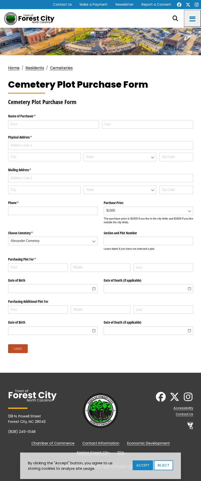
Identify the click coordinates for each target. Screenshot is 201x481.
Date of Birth (16, 280)
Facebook (179, 4)
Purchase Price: (114, 202)
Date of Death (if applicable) (122, 280)
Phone (19, 202)
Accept (143, 465)
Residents (34, 68)
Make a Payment (94, 4)
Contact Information (100, 443)
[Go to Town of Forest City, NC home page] (31, 18)
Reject (163, 465)
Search (175, 18)
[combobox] (120, 157)
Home (14, 68)
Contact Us (62, 4)
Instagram (196, 4)
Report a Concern (156, 4)
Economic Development (148, 443)
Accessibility (183, 408)
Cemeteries (61, 68)
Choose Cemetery (26, 233)
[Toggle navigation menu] (192, 18)
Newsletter (124, 4)
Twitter (188, 4)
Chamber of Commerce (53, 443)
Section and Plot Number (120, 233)
